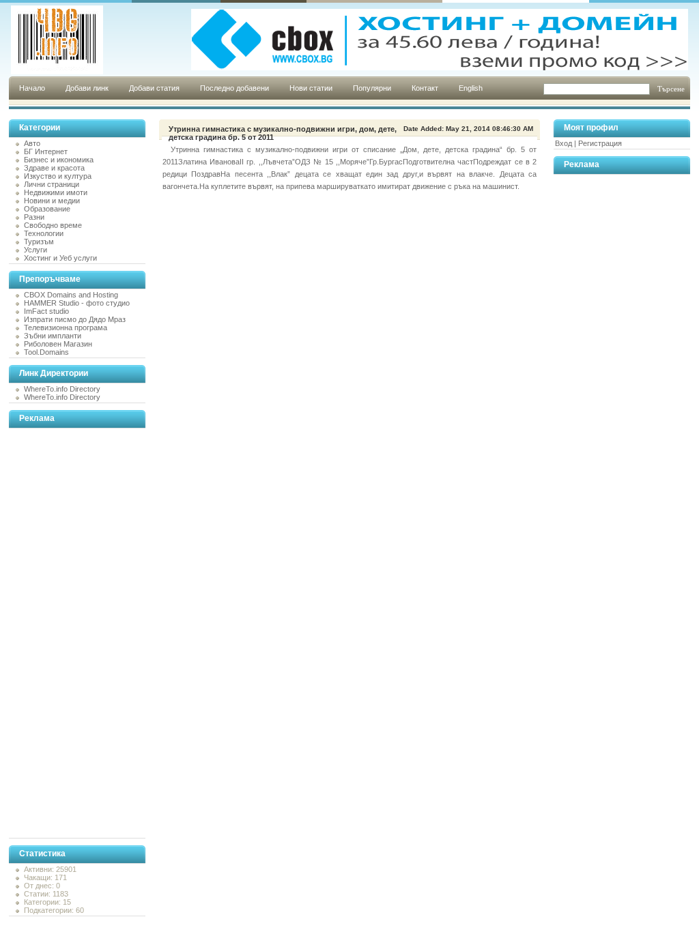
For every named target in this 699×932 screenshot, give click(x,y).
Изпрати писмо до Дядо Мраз (75, 319)
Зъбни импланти (52, 336)
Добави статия (154, 88)
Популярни (372, 88)
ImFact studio (46, 311)
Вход (563, 143)
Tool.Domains (46, 352)
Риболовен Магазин (58, 344)
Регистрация (600, 143)
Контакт (425, 88)
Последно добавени (234, 88)
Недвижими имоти (55, 192)
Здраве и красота (54, 168)
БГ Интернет (46, 151)
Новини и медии (52, 200)
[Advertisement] (63, 633)
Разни (34, 217)
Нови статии (310, 88)
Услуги (35, 250)
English (471, 88)
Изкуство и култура (57, 176)
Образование (47, 209)
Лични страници (51, 184)
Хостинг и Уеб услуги (60, 258)
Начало (32, 88)
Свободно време (53, 225)
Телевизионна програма (65, 327)
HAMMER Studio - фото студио (77, 303)
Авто (32, 143)
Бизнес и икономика (59, 160)
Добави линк (87, 88)
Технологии (43, 233)
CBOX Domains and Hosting (71, 295)
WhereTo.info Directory (62, 389)
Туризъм (39, 241)
